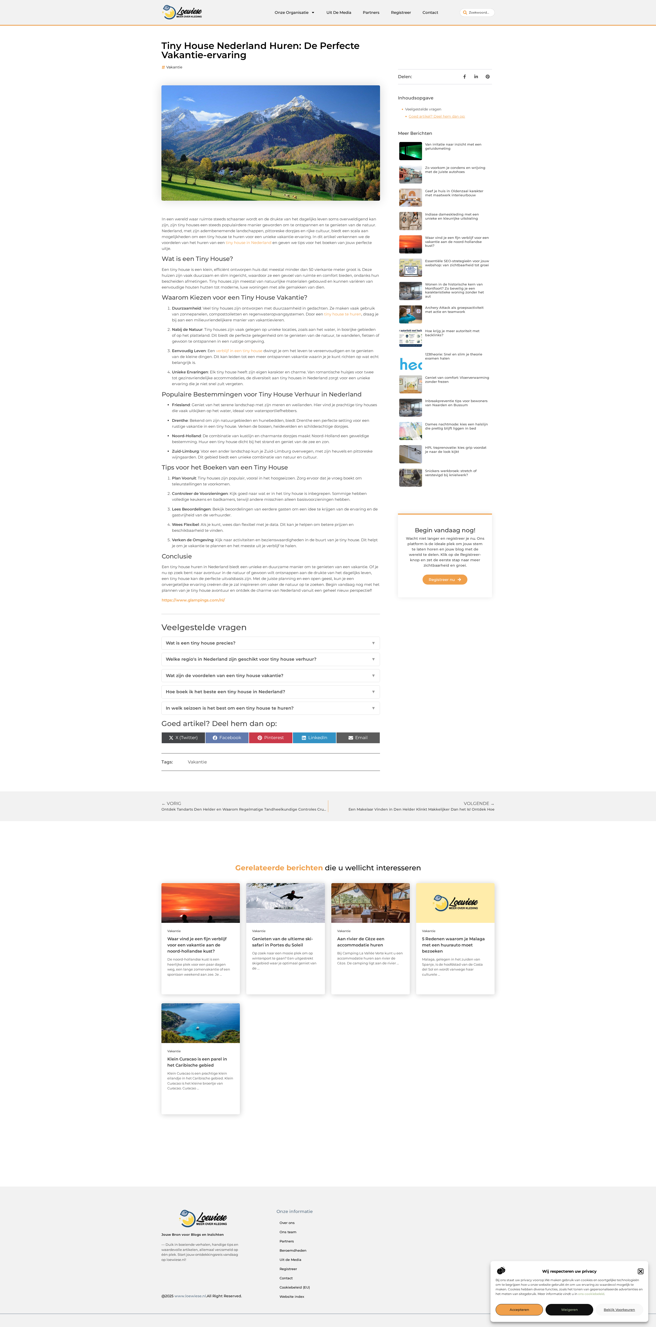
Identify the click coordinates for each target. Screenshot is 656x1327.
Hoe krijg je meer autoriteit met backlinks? (452, 333)
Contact (430, 12)
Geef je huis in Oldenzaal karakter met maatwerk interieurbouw (454, 193)
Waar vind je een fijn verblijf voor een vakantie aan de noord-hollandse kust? (457, 242)
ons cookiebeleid (591, 1294)
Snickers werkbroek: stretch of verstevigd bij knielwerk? (451, 473)
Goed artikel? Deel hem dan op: (437, 116)
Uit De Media (338, 12)
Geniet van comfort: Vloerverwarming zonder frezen (457, 379)
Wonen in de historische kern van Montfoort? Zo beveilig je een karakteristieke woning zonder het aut (454, 290)
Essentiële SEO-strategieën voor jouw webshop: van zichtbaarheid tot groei (457, 263)
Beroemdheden (293, 1250)
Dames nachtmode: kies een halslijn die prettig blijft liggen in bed (456, 426)
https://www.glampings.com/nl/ (193, 600)
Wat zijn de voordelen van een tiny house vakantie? (271, 675)
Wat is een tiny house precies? (271, 643)
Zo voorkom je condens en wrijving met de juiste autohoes (455, 170)
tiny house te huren (342, 314)
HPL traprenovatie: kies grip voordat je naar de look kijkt (455, 449)
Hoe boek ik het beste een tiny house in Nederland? (271, 691)
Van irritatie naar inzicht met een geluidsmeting (453, 146)
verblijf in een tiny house (239, 350)
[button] (640, 1271)
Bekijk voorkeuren (619, 1310)
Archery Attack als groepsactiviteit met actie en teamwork (454, 309)
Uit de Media (290, 1260)
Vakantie (174, 67)
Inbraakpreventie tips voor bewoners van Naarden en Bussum (456, 403)
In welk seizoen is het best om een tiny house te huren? (271, 708)
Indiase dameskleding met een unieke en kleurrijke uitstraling (452, 216)
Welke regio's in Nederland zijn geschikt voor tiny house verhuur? (271, 659)
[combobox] (477, 12)
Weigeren (569, 1310)
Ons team (288, 1232)
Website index (292, 1296)
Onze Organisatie (292, 12)
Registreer (401, 12)
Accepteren (519, 1310)
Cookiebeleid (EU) (295, 1287)
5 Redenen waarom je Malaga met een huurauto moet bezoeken (453, 945)
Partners (371, 12)
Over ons (287, 1223)
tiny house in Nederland (248, 242)
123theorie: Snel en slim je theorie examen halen (453, 356)
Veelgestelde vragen (423, 109)
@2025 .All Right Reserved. (201, 1296)
